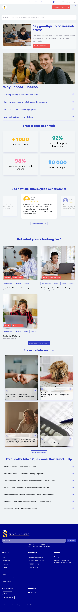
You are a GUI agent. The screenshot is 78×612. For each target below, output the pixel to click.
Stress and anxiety (56, 393)
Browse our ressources (39, 452)
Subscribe (71, 540)
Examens (47, 393)
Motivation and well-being (28, 439)
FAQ (63, 2)
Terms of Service (43, 546)
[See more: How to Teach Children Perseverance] (35, 390)
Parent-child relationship (19, 394)
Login (74, 2)
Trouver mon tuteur (38, 223)
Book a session (40, 46)
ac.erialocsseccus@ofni (36, 557)
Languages (68, 2)
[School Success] (39, 533)
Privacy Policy (35, 546)
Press (4, 574)
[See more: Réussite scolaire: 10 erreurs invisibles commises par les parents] (35, 435)
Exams (43, 393)
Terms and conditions (9, 578)
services (15, 18)
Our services (6, 560)
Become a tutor (33, 2)
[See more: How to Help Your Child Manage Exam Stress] (70, 389)
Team (4, 571)
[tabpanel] (39, 487)
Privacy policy (7, 581)
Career (5, 567)
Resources (6, 564)
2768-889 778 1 (33, 560)
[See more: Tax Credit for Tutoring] (70, 438)
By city (6, 593)
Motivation (9, 394)
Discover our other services (38, 343)
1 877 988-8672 (60, 7)
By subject (7, 597)
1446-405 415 (33, 564)
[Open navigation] (74, 7)
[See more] (34, 277)
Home (7, 18)
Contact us (32, 567)
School (56, 2)
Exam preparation (67, 393)
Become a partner (46, 2)
